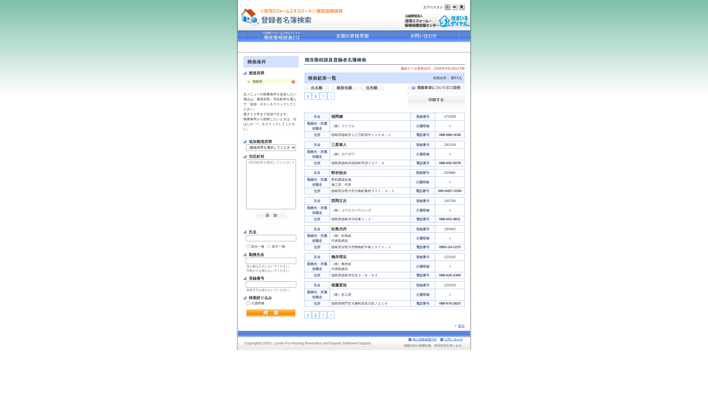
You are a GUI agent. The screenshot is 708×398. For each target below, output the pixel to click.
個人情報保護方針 (425, 339)
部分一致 (257, 246)
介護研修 (257, 303)
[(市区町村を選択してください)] (271, 162)
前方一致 (278, 246)
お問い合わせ (453, 339)
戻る (461, 326)
